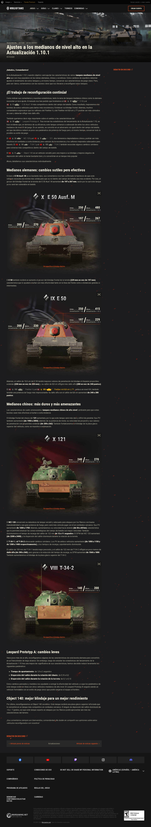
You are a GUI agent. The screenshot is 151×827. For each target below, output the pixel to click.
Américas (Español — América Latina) (125, 771)
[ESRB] (134, 815)
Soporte (10, 770)
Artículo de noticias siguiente (87, 743)
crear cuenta (145, 2)
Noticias (21, 43)
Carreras (38, 797)
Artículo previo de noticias (20, 743)
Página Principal (12, 43)
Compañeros (12, 779)
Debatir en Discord (121, 70)
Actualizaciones (31, 43)
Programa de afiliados (17, 788)
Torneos (68, 8)
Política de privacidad (44, 779)
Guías (43, 8)
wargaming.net (17, 815)
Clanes (55, 8)
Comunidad (79, 8)
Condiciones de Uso (43, 770)
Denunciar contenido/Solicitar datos (16, 799)
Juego (32, 8)
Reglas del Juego (42, 788)
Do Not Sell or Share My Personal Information (81, 770)
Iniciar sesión (135, 2)
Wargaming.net (46, 822)
